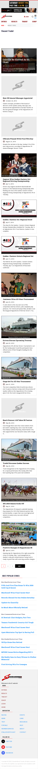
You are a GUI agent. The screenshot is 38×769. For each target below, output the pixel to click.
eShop (34, 22)
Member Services (7, 728)
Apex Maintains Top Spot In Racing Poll (17, 632)
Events (22, 715)
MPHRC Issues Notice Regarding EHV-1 (17, 652)
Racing (3, 715)
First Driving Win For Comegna (14, 664)
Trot (3, 722)
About (22, 728)
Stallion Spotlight (8, 732)
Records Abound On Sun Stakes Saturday (17, 598)
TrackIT (25, 22)
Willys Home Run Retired (11, 642)
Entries (4, 22)
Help (21, 725)
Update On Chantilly (9, 603)
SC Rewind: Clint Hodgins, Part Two (16, 617)
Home (3, 707)
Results (14, 22)
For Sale (4, 725)
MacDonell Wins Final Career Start (15, 593)
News (2, 25)
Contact (23, 732)
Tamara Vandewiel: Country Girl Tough (17, 622)
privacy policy (18, 766)
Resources (23, 722)
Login (27, 17)
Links (21, 718)
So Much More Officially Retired (14, 607)
